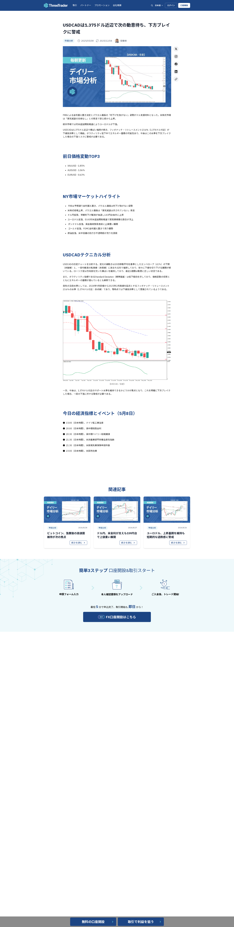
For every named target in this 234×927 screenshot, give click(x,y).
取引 (75, 5)
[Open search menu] (152, 5)
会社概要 (117, 5)
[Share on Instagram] (176, 56)
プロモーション (102, 5)
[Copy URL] (176, 79)
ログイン (171, 5)
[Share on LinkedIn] (176, 71)
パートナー (85, 5)
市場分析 (68, 40)
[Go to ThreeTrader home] (56, 5)
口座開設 (184, 5)
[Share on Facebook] (176, 64)
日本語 (158, 5)
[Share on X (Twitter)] (176, 49)
